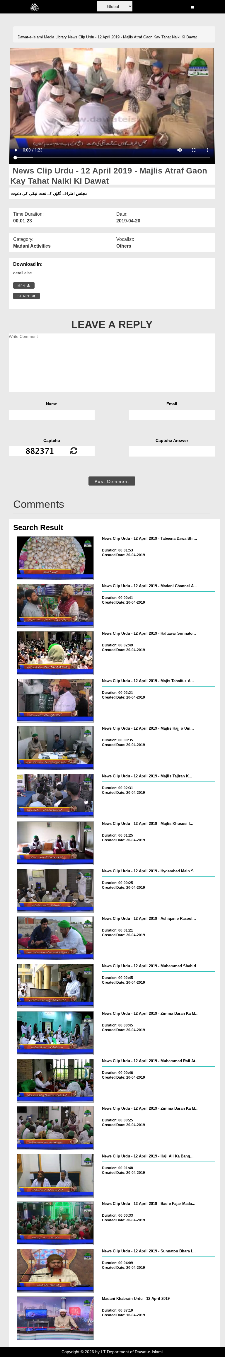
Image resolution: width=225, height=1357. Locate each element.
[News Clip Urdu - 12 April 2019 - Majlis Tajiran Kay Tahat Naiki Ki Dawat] (55, 796)
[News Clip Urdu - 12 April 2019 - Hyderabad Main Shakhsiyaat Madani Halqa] (55, 891)
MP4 (22, 285)
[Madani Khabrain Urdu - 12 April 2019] (55, 1318)
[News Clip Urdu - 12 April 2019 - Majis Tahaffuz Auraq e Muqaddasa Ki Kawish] (55, 701)
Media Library (55, 37)
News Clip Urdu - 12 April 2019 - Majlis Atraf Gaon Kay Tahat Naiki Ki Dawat (132, 37)
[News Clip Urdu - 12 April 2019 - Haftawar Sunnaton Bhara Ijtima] (55, 653)
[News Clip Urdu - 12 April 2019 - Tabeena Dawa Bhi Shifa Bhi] (55, 558)
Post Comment (112, 481)
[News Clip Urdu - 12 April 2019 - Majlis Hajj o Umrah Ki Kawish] (55, 748)
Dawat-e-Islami (30, 37)
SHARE (25, 296)
